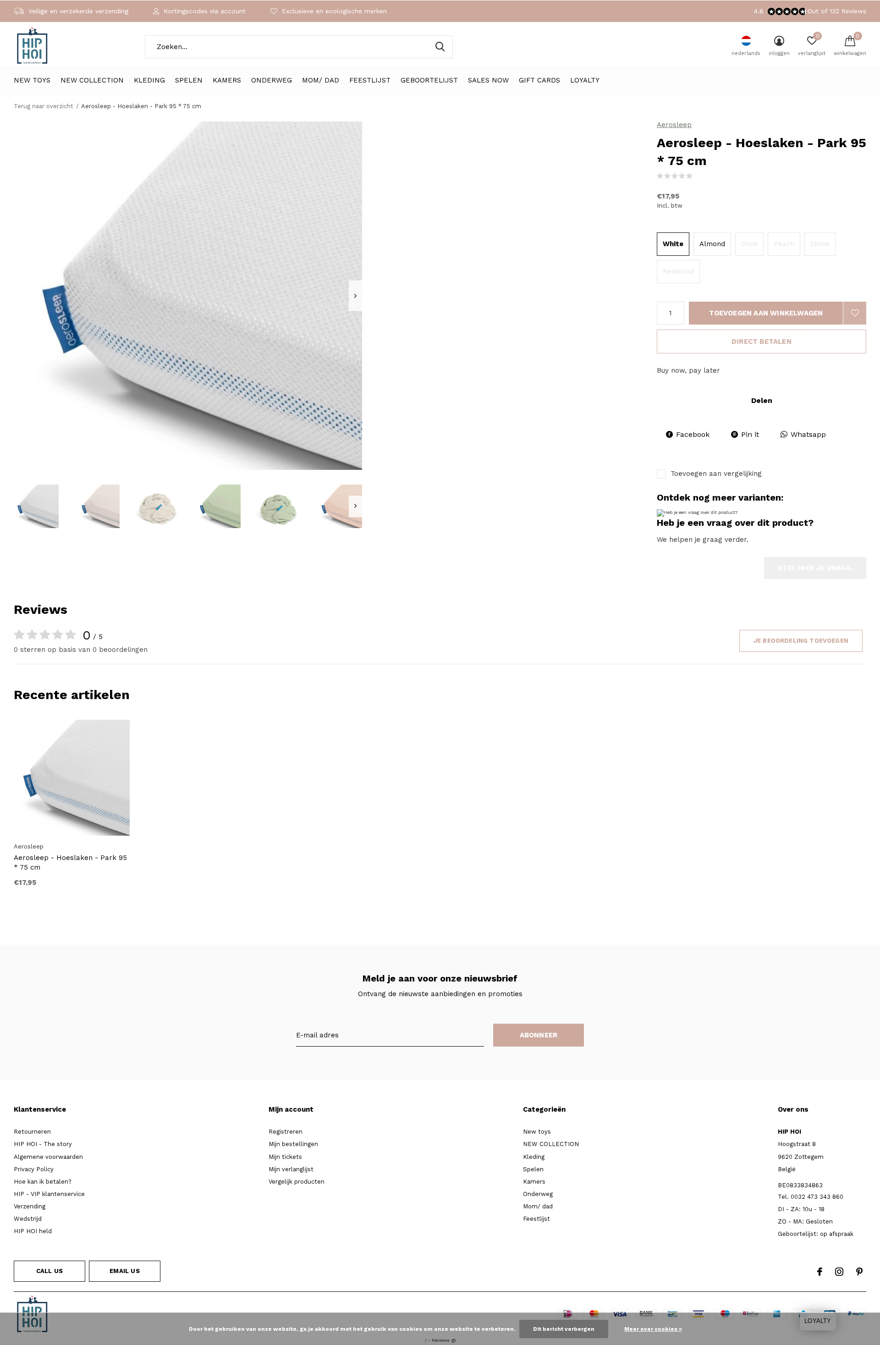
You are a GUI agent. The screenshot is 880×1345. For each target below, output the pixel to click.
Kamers (227, 80)
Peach (784, 244)
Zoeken (440, 46)
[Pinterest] (859, 1272)
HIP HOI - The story (43, 1144)
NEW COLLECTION (92, 80)
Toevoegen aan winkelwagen (766, 313)
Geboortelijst (429, 80)
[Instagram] (839, 1272)
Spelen (189, 80)
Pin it (750, 434)
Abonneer (539, 1035)
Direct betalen (762, 341)
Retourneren (32, 1131)
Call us (49, 1271)
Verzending (29, 1206)
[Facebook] (819, 1272)
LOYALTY (585, 80)
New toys (32, 80)
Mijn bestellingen (293, 1144)
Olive (749, 244)
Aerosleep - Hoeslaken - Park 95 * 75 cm (70, 862)
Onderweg (271, 80)
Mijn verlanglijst (291, 1169)
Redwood (678, 271)
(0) (699, 175)
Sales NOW (488, 80)
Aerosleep (674, 125)
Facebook (693, 434)
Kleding (149, 80)
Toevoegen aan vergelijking (716, 473)
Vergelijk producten (296, 1181)
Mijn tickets (285, 1156)
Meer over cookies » (653, 1329)
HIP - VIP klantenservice (49, 1194)
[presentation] (355, 296)
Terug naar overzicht (43, 106)
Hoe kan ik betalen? (43, 1181)
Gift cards (539, 80)
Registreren (285, 1131)
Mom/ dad (320, 80)
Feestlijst (369, 80)
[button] (36, 506)
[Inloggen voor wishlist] (854, 313)
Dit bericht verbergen (563, 1329)
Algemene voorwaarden (48, 1156)
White (673, 244)
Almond (712, 244)
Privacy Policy (34, 1169)
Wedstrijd (28, 1218)
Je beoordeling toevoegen (801, 640)
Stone (820, 244)
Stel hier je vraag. (815, 568)
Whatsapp (808, 434)
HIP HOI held (33, 1231)
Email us (124, 1271)
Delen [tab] (761, 400)
